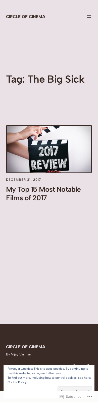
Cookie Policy (17, 382)
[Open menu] (89, 17)
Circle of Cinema (25, 16)
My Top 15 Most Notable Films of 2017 (43, 193)
